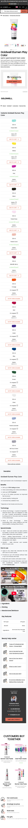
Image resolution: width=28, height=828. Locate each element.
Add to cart (13, 139)
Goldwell (25, 91)
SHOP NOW (13, 4)
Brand (4, 106)
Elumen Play (22, 106)
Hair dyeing (6, 15)
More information (5, 67)
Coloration (15, 106)
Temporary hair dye (15, 15)
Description (7, 471)
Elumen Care (10, 564)
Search (24, 11)
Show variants (13, 81)
